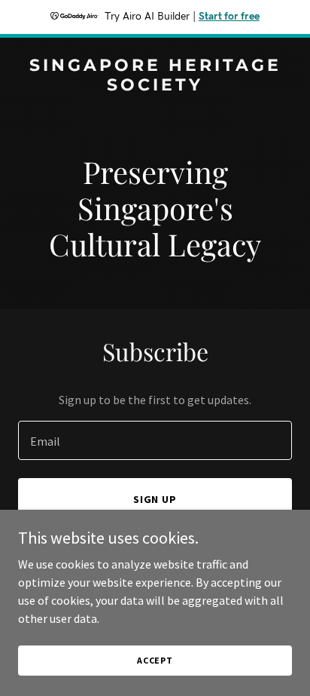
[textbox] (155, 440)
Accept (155, 660)
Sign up (155, 499)
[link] (155, 86)
